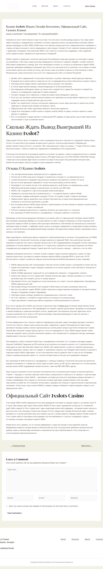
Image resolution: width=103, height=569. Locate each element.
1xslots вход (64, 306)
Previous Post (18, 445)
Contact (67, 6)
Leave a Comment (14, 34)
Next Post (86, 445)
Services (45, 6)
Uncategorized (30, 34)
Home (34, 6)
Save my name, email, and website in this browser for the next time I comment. (43, 506)
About (55, 6)
